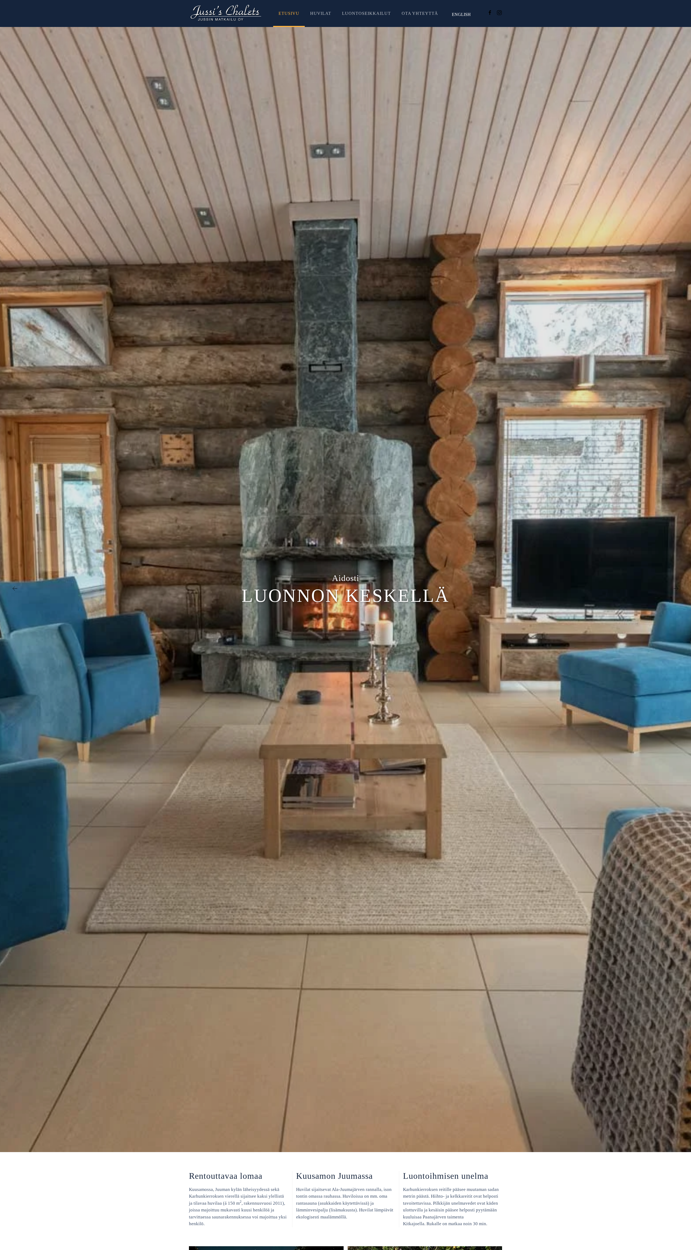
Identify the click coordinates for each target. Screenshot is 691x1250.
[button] (15, 589)
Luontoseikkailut (366, 13)
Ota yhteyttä (420, 13)
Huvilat (320, 13)
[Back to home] (225, 13)
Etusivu (289, 13)
